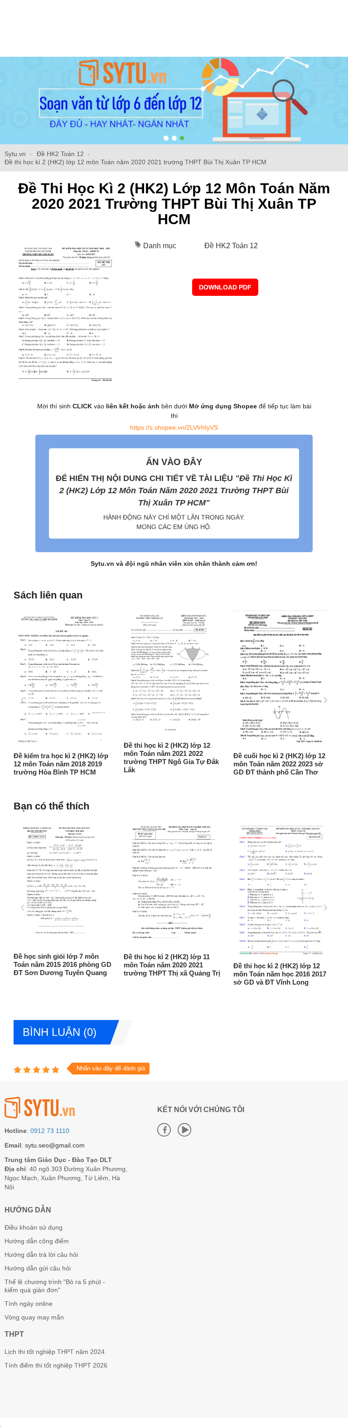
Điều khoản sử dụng (34, 1227)
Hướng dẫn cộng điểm (37, 1241)
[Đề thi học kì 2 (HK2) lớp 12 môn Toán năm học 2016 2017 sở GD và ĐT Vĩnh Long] (281, 953)
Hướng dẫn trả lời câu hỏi (41, 1254)
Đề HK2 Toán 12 (231, 246)
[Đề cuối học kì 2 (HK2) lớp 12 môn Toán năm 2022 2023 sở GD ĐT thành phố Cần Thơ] (281, 743)
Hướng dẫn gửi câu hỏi (38, 1268)
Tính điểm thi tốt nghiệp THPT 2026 (56, 1365)
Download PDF (225, 287)
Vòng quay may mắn (34, 1317)
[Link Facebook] (164, 1130)
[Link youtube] (184, 1130)
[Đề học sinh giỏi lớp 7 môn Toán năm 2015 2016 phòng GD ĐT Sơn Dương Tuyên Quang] (61, 943)
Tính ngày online (29, 1303)
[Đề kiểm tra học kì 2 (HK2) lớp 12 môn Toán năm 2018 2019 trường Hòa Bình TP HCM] (61, 743)
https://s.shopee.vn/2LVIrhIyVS (174, 427)
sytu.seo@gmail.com (55, 1145)
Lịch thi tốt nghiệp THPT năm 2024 (55, 1351)
